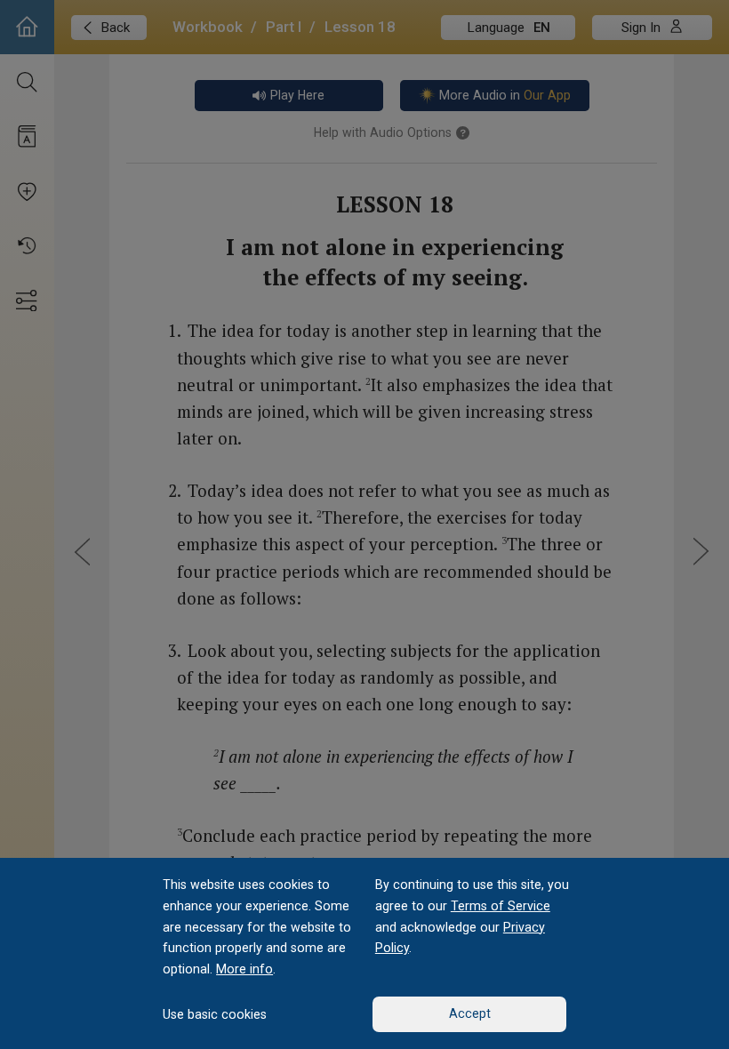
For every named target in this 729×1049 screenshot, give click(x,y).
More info (244, 969)
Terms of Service (500, 906)
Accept (470, 1013)
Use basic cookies (215, 1014)
